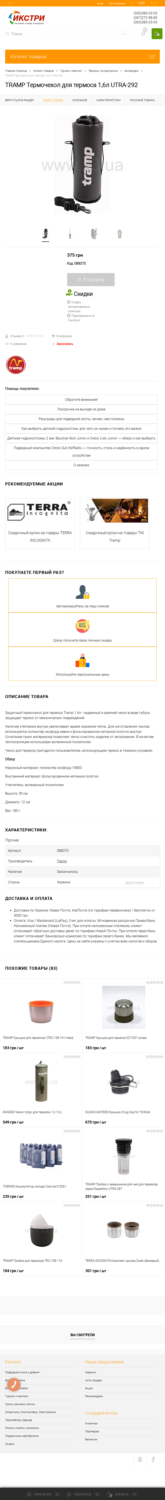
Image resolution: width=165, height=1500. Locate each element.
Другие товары (134, 882)
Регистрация (117, 3)
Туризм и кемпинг (16, 1396)
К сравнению (18, 343)
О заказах (81, 465)
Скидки (9, 1443)
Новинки (90, 1372)
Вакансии (91, 1439)
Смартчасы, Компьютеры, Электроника (30, 1412)
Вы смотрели (82, 1334)
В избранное (64, 336)
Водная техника (15, 1380)
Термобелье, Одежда (18, 1420)
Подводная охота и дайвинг (22, 1372)
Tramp (62, 861)
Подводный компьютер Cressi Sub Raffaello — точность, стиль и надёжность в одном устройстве (81, 451)
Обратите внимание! (81, 400)
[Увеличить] (82, 164)
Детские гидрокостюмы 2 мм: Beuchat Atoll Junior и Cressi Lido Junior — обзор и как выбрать (81, 438)
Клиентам (91, 1423)
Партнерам (92, 1431)
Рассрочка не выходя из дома (81, 409)
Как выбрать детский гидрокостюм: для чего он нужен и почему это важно (81, 429)
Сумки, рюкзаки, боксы (20, 1404)
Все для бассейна (16, 1388)
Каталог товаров (28, 56)
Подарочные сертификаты (22, 1436)
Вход (100, 3)
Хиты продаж (93, 1380)
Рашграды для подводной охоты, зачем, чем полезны (81, 419)
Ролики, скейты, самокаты (22, 1428)
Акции (89, 1388)
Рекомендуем (94, 1396)
